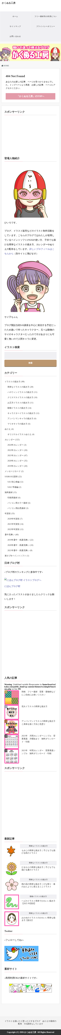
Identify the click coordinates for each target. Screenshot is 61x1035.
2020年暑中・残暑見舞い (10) (20, 545)
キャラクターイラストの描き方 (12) (23, 413)
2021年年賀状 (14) (15, 524)
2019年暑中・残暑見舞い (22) (20, 540)
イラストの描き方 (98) (15, 382)
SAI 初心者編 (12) (15, 482)
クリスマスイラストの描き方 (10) (22, 397)
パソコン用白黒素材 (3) (18, 508)
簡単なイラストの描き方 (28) (20, 387)
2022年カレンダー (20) (17, 450)
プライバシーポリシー (45, 26)
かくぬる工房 (8, 3)
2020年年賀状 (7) (15, 519)
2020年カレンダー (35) (17, 461)
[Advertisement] (30, 133)
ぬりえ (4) (9, 429)
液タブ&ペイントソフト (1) (17, 556)
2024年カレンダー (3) (17, 445)
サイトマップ (15, 26)
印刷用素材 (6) (14, 498)
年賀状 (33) (10, 513)
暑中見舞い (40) (12, 535)
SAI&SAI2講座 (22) (13, 477)
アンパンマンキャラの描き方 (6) (22, 418)
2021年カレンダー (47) (17, 455)
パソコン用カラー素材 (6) (19, 503)
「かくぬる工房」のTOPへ (30, 96)
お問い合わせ (15, 36)
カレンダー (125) (12, 440)
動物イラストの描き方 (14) (19, 408)
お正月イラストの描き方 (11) (20, 403)
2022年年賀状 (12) (15, 529)
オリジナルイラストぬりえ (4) (21, 434)
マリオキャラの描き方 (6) (19, 424)
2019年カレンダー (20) (17, 466)
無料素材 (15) (11, 492)
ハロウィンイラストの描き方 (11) (22, 392)
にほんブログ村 (12, 586)
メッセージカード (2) (14, 471)
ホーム (15, 16)
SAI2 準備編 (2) (14, 487)
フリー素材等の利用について (45, 18)
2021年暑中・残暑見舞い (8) (20, 550)
